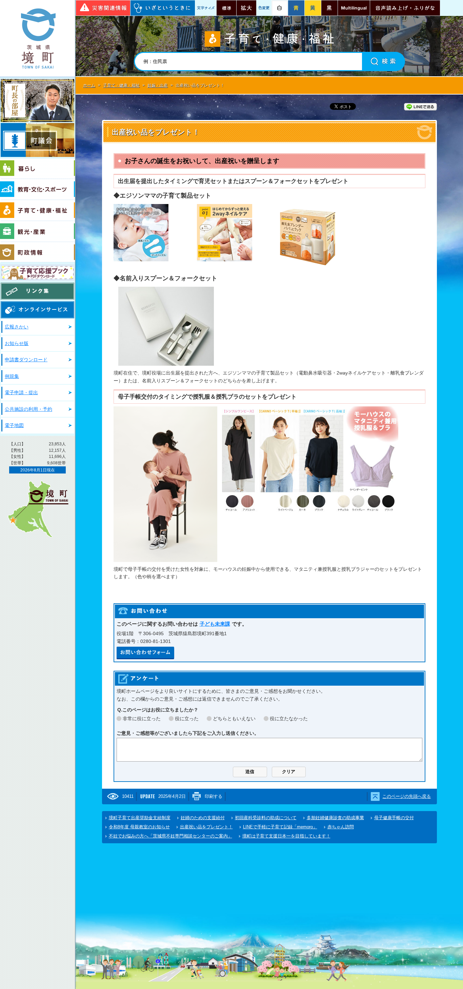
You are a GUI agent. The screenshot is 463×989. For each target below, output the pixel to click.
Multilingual (354, 8)
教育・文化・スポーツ (37, 189)
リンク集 (37, 291)
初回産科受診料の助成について (266, 817)
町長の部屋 (37, 100)
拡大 (246, 8)
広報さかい (16, 326)
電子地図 (14, 425)
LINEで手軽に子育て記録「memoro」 (280, 826)
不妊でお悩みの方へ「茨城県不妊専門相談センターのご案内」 (170, 836)
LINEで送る (420, 106)
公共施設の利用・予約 (28, 409)
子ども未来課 (215, 624)
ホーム (89, 85)
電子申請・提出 (21, 392)
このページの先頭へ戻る (406, 796)
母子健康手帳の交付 (394, 817)
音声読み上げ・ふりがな (405, 8)
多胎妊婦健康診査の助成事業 (335, 817)
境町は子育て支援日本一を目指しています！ (286, 836)
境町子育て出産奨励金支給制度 (139, 817)
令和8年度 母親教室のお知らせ (139, 826)
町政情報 (37, 252)
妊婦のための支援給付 (203, 817)
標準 (226, 8)
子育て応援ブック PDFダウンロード (37, 272)
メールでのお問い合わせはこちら (145, 653)
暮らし (37, 169)
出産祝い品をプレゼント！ (206, 826)
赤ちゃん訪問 (340, 826)
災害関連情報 (103, 8)
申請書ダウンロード (26, 359)
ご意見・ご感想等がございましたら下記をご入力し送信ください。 (188, 733)
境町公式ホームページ (37, 38)
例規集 (12, 376)
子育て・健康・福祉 (37, 210)
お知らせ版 (16, 343)
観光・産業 (37, 231)
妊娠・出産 (157, 85)
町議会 (37, 140)
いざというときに (162, 8)
